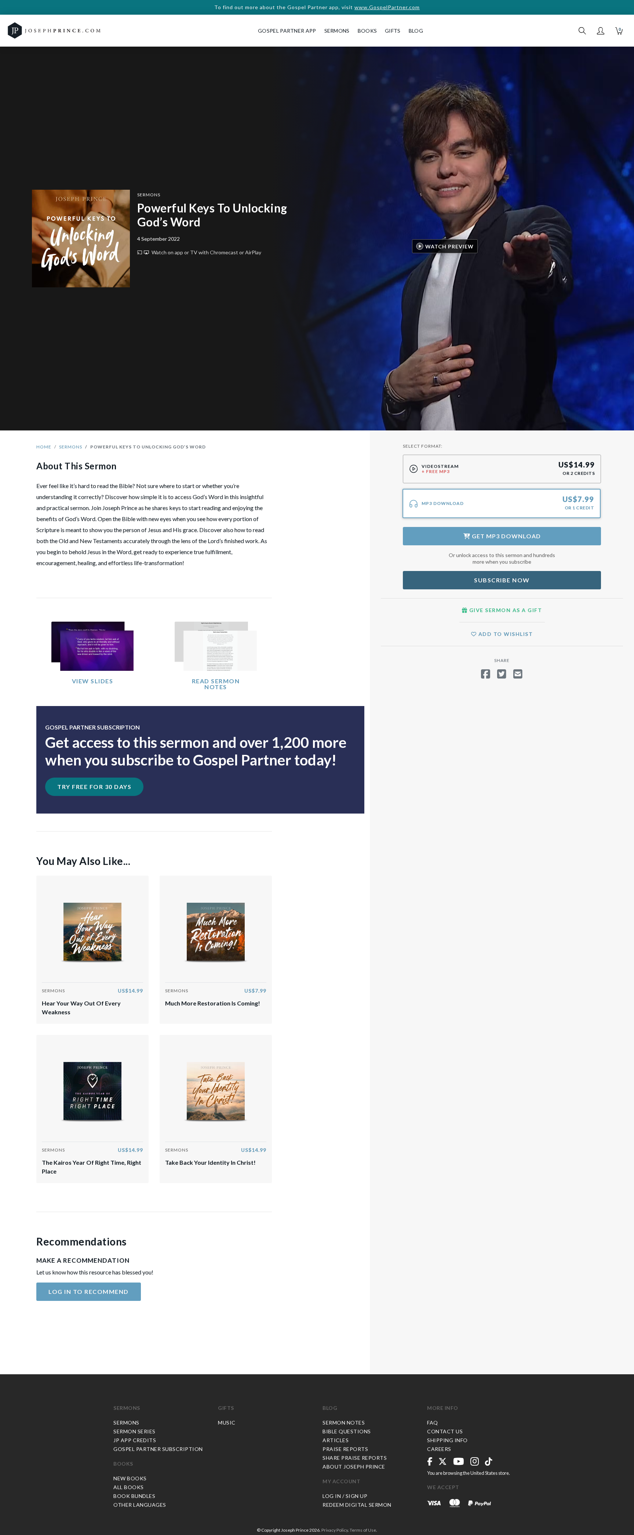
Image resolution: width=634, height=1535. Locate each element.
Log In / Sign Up (345, 1496)
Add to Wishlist (505, 634)
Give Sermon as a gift (504, 610)
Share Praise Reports (355, 1458)
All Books (128, 1487)
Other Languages (139, 1505)
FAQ (432, 1422)
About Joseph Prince (354, 1466)
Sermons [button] (337, 31)
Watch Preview (449, 246)
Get (505, 535)
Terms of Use (363, 1530)
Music (227, 1422)
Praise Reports (345, 1449)
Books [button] (367, 31)
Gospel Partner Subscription (158, 1449)
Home (43, 447)
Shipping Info (447, 1440)
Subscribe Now (502, 579)
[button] (600, 30)
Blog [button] (416, 31)
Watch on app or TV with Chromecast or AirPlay (205, 252)
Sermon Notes (344, 1422)
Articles (336, 1440)
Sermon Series (134, 1431)
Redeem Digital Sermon (357, 1505)
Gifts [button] (393, 31)
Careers (439, 1449)
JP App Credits (134, 1440)
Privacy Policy (334, 1530)
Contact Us (445, 1431)
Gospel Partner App (287, 31)
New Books (130, 1478)
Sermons (148, 194)
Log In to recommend (88, 1291)
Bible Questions (347, 1431)
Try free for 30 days (94, 786)
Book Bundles (134, 1496)
